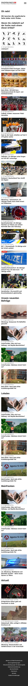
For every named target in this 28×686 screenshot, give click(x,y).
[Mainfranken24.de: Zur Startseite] (8, 3)
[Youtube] (18, 655)
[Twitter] (14, 655)
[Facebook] (9, 655)
